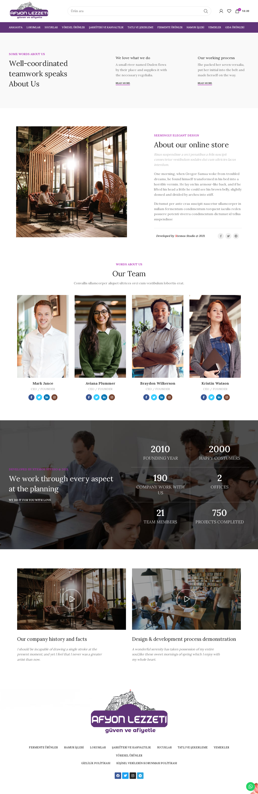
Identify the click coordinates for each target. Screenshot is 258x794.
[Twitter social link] (228, 236)
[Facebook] (118, 775)
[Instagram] (133, 775)
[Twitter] (125, 775)
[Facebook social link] (221, 236)
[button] (71, 599)
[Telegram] (140, 775)
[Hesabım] (221, 11)
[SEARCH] (206, 11)
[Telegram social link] (236, 236)
